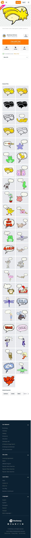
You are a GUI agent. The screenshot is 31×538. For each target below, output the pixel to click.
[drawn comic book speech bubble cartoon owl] (8, 485)
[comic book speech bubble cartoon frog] (8, 222)
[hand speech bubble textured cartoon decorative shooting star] (8, 249)
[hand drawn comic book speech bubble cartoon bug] (8, 511)
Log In (23, 2)
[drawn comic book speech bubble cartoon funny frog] (8, 380)
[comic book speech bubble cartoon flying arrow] (8, 196)
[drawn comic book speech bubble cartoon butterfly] (8, 262)
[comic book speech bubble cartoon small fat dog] (8, 367)
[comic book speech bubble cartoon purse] (8, 340)
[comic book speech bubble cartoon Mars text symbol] (8, 406)
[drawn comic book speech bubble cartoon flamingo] (8, 459)
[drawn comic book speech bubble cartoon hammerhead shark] (8, 472)
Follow (25, 36)
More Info (6, 56)
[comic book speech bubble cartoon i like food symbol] (8, 354)
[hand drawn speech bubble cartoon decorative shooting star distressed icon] (8, 117)
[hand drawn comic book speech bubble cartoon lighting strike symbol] (8, 235)
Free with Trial (15, 41)
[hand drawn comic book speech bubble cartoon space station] (8, 446)
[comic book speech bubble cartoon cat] (8, 157)
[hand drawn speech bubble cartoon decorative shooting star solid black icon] (8, 130)
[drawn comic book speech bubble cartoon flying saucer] (8, 393)
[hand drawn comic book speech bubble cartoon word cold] (8, 524)
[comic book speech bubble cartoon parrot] (8, 288)
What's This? (16, 53)
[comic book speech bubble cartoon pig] (8, 314)
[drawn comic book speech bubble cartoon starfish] (8, 209)
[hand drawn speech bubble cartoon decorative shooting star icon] (8, 143)
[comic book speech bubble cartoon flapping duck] (8, 327)
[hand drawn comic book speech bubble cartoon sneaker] (8, 498)
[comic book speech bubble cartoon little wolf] (8, 419)
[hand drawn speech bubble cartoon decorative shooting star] (8, 104)
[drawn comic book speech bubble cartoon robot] (8, 275)
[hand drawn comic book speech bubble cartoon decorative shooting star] (8, 91)
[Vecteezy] (2, 2)
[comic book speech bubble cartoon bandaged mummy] (8, 432)
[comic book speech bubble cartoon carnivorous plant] (8, 301)
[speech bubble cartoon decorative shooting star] (8, 170)
